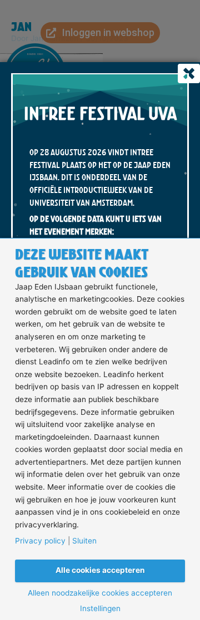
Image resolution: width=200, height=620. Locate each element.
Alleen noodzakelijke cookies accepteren (100, 593)
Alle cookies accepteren (100, 570)
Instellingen (100, 609)
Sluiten (84, 541)
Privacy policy (40, 541)
